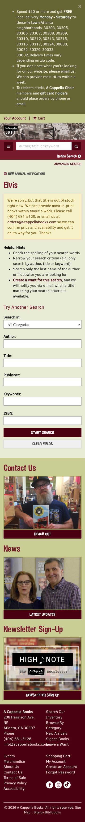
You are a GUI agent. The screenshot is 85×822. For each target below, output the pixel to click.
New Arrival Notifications (26, 174)
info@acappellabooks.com (26, 744)
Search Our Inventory (55, 714)
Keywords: (12, 393)
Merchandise (14, 761)
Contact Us (13, 772)
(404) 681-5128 (17, 738)
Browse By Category (55, 725)
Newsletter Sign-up (42, 695)
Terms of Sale (15, 777)
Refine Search (67, 156)
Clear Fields (42, 443)
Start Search (42, 432)
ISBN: (8, 413)
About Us (11, 766)
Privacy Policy (15, 783)
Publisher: (12, 374)
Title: (8, 355)
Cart (41, 118)
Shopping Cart (58, 755)
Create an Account (61, 766)
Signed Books (57, 738)
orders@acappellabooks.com (31, 221)
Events (9, 755)
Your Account (15, 118)
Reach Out (42, 534)
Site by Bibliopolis (47, 812)
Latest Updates (42, 614)
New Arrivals (56, 733)
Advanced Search (67, 164)
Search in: (12, 317)
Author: (10, 336)
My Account (56, 761)
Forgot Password (60, 772)
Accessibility (14, 788)
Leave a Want (57, 744)
